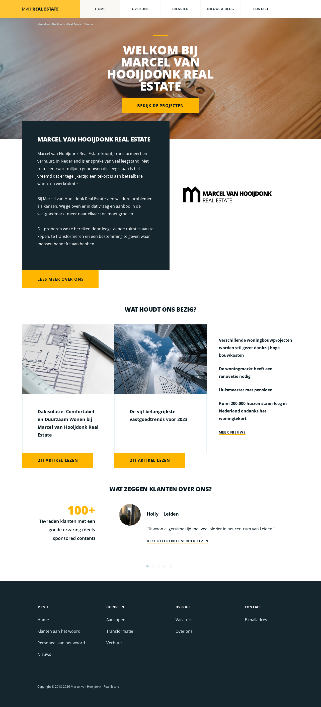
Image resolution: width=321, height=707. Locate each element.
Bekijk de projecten (160, 105)
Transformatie (119, 631)
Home (100, 9)
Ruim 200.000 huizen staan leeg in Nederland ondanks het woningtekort (253, 411)
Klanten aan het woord (59, 631)
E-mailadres (256, 619)
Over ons (140, 9)
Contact (261, 9)
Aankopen (115, 619)
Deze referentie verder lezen (177, 541)
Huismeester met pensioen (246, 390)
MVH (40, 9)
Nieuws (44, 654)
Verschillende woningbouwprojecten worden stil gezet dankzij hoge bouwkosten (255, 347)
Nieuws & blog (220, 9)
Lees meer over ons (60, 279)
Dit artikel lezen (57, 460)
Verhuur (114, 643)
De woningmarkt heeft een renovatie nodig (246, 372)
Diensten (180, 9)
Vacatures (185, 619)
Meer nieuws (232, 432)
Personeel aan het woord (61, 643)
